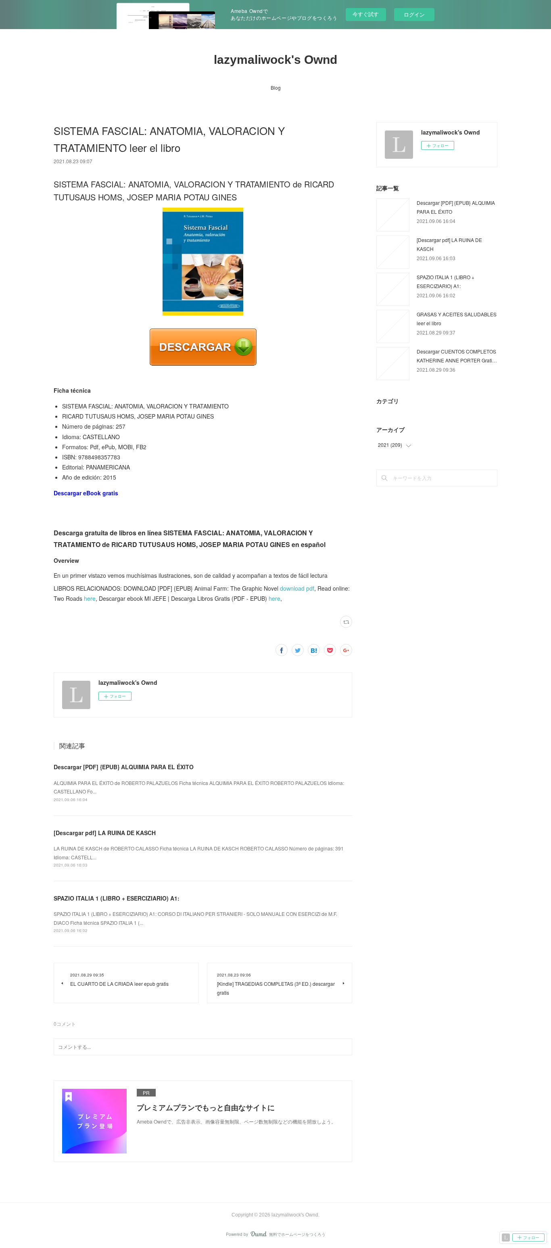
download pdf (297, 588)
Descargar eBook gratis (86, 493)
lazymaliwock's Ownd (275, 59)
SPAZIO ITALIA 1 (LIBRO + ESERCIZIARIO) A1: (116, 898)
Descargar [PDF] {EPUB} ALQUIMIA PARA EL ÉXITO (124, 767)
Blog (276, 87)
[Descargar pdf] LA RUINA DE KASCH (105, 833)
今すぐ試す (366, 14)
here (90, 598)
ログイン (414, 14)
